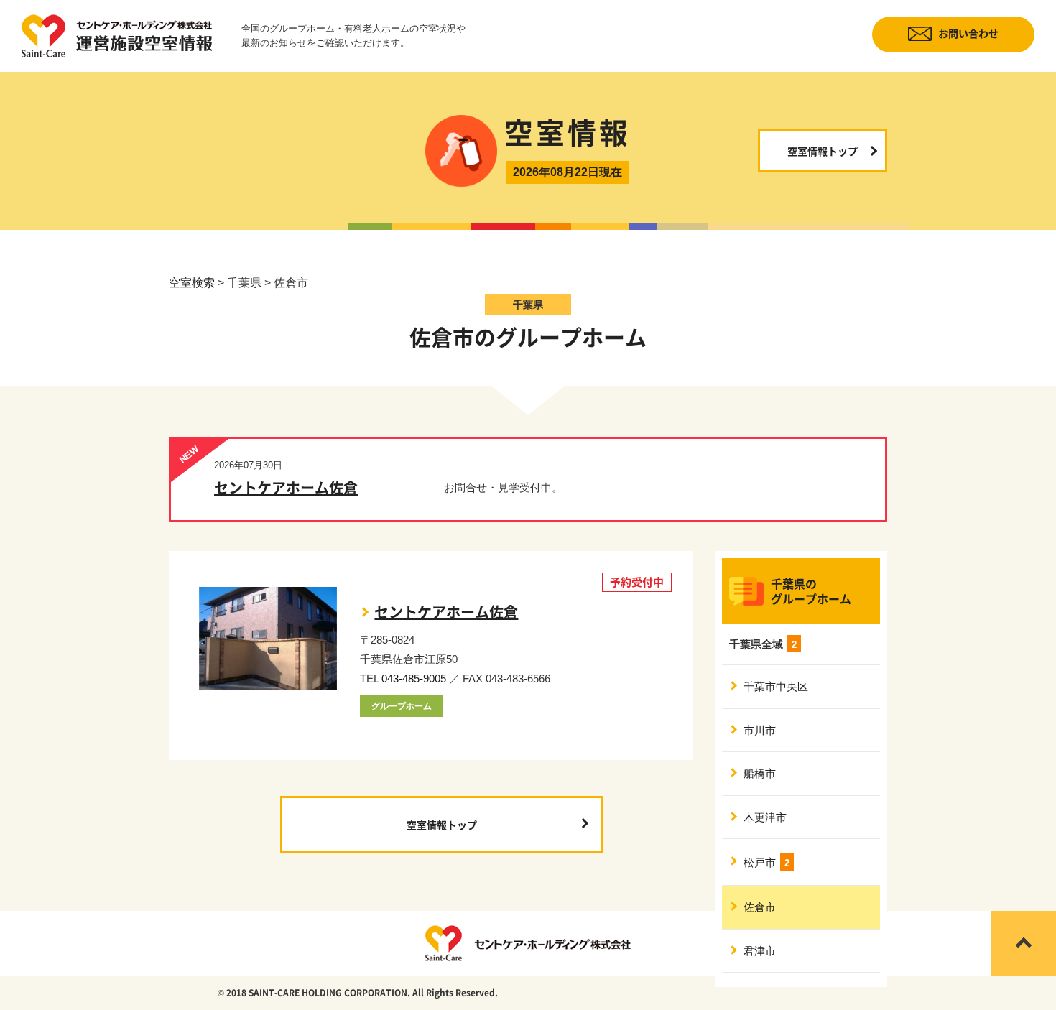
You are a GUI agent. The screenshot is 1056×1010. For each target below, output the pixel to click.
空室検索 (192, 283)
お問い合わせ (968, 33)
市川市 (760, 730)
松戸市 (766, 862)
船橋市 (760, 773)
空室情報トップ (822, 151)
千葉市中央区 (776, 686)
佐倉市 (760, 907)
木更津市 (765, 817)
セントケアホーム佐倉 (286, 487)
